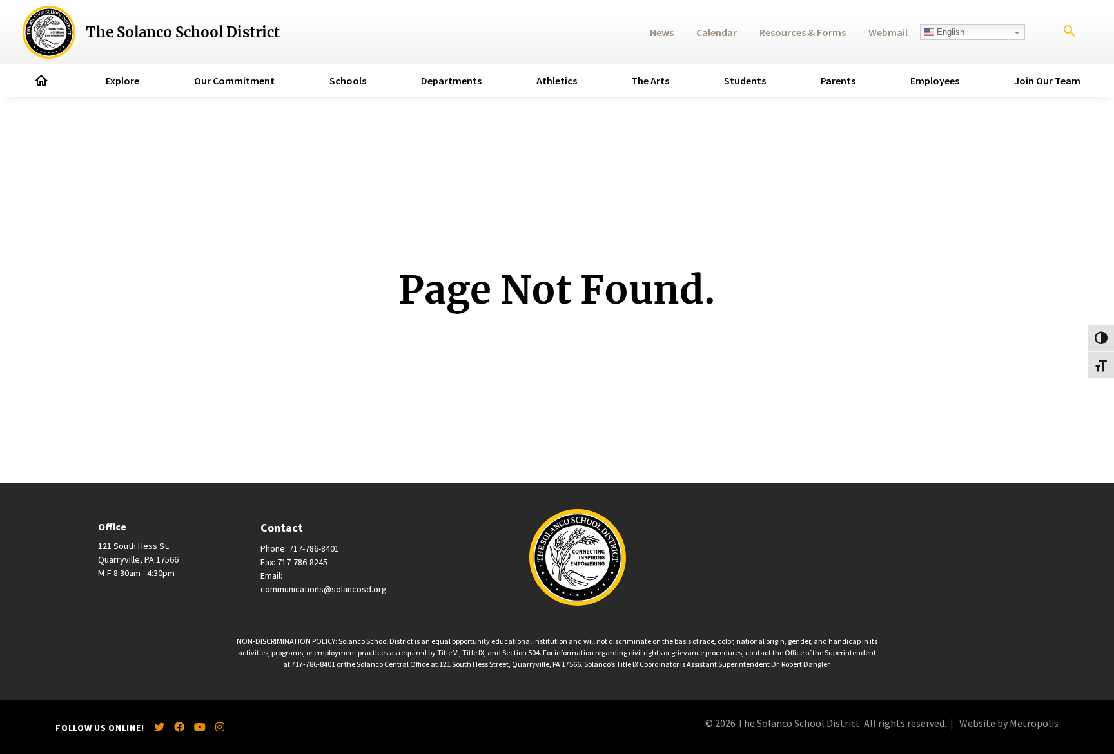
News (662, 32)
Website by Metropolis (1009, 723)
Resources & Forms (802, 32)
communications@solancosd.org (323, 589)
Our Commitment (234, 80)
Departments (451, 80)
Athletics (556, 80)
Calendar (716, 32)
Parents (838, 80)
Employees (934, 80)
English (949, 32)
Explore (122, 80)
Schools (347, 80)
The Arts (650, 80)
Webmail (888, 32)
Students (745, 80)
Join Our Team (1047, 80)
